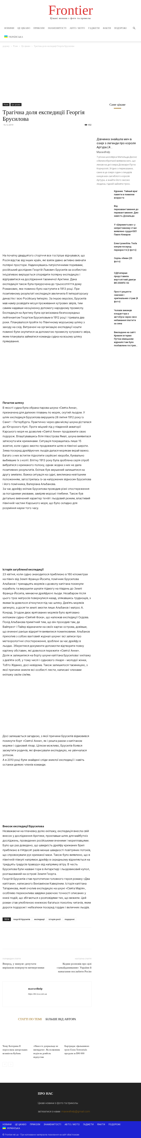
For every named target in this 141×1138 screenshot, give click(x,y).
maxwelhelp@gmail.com (75, 1111)
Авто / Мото (77, 28)
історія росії (55, 919)
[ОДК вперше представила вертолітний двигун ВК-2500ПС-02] (104, 276)
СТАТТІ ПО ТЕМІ (30, 1019)
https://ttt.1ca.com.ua (37, 994)
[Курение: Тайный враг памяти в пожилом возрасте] (104, 195)
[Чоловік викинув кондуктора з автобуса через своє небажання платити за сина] (104, 314)
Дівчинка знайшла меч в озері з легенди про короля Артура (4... (116, 143)
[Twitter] (14, 133)
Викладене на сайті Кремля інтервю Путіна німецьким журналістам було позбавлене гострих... (126, 339)
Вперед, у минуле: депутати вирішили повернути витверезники (23, 965)
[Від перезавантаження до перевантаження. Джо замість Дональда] (104, 209)
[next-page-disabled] (10, 1064)
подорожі (70, 919)
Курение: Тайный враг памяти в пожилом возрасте (126, 194)
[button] (134, 28)
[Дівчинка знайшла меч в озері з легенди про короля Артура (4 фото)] (117, 124)
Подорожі (120, 28)
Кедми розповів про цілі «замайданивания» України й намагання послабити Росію (74, 967)
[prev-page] (5, 1064)
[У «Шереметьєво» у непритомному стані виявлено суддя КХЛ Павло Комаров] (104, 228)
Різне (15, 46)
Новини (9, 28)
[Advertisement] (70, 75)
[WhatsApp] (31, 133)
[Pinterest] (23, 133)
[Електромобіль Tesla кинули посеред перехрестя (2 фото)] (104, 247)
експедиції (39, 919)
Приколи (38, 28)
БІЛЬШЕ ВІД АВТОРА (61, 1019)
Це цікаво (23, 28)
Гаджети (94, 28)
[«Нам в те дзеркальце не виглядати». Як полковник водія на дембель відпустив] (46, 1033)
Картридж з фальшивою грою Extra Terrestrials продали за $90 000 (76, 1050)
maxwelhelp (35, 988)
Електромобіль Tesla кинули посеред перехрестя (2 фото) (125, 246)
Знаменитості (57, 28)
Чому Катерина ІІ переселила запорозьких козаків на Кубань (15, 1050)
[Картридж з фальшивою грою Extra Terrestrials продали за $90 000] (77, 1033)
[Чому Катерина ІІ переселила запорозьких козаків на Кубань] (16, 1033)
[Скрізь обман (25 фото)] (104, 262)
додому (6, 46)
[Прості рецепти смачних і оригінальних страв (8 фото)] (104, 295)
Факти (107, 28)
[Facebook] (6, 133)
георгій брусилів (21, 919)
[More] (40, 133)
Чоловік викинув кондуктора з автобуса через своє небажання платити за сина (125, 317)
